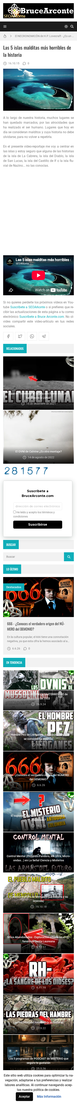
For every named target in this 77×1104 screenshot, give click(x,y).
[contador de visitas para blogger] (38, 471)
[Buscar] (72, 26)
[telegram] (44, 336)
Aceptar (24, 1096)
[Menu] (5, 26)
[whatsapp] (32, 336)
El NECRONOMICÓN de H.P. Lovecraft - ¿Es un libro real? (44, 36)
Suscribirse (37, 524)
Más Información (49, 1096)
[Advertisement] (38, 211)
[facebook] (8, 336)
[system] (66, 26)
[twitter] (20, 336)
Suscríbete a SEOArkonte (27, 307)
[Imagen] (38, 597)
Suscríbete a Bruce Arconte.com (41, 317)
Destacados (13, 587)
